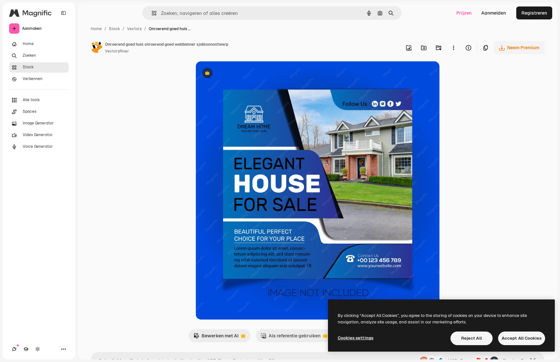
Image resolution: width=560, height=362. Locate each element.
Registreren (534, 13)
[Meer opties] (453, 47)
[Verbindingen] (14, 349)
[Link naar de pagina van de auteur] (96, 48)
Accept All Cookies (522, 338)
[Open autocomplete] (151, 13)
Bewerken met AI (216, 337)
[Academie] (26, 349)
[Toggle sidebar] (63, 13)
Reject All (471, 338)
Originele (238, 74)
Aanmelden (493, 13)
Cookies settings (355, 338)
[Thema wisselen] (37, 349)
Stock (114, 28)
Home (96, 28)
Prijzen (464, 13)
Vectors (134, 28)
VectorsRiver (117, 51)
